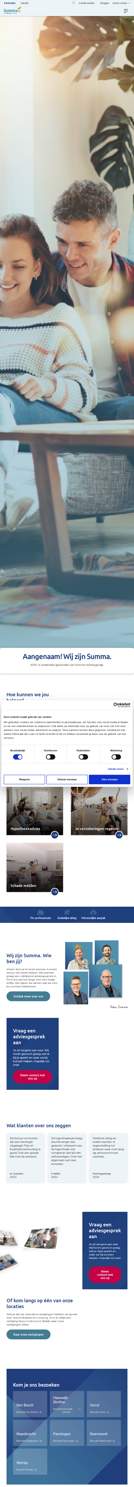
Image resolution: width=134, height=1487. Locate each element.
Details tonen (116, 769)
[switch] (50, 757)
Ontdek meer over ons (28, 996)
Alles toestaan (109, 779)
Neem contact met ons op (32, 1076)
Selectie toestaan (67, 779)
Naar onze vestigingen (28, 1334)
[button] (73, 3)
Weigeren (24, 779)
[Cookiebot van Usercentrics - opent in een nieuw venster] (116, 705)
